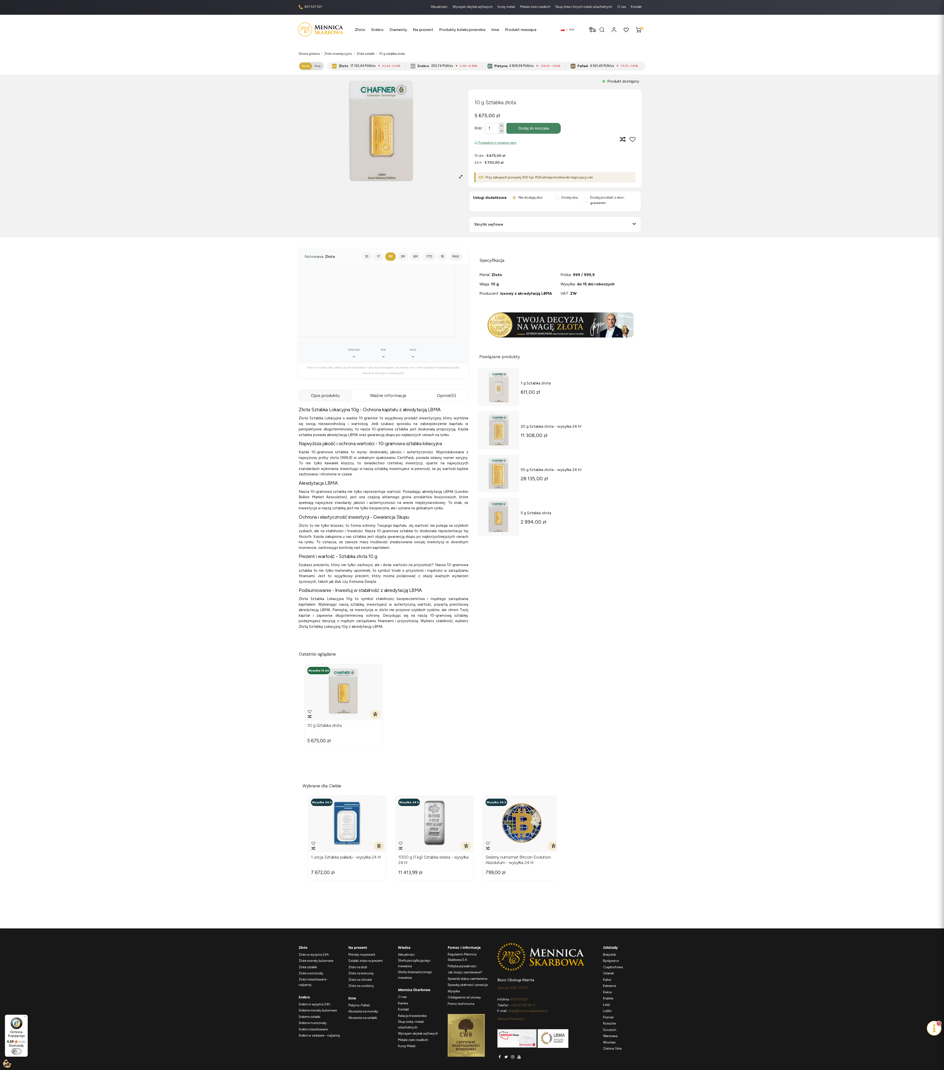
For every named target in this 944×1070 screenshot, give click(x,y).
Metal (484, 274)
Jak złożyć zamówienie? (465, 972)
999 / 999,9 (584, 274)
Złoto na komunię (360, 973)
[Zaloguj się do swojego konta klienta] (614, 29)
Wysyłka (567, 284)
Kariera (403, 1003)
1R (442, 256)
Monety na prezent (361, 954)
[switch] (16, 1051)
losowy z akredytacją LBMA (526, 293)
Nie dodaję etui (530, 197)
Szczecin (609, 1030)
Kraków (608, 998)
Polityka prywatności (462, 966)
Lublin (607, 1011)
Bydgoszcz (611, 961)
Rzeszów (609, 1023)
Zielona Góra (612, 1048)
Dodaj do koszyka (533, 128)
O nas (622, 7)
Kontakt (636, 7)
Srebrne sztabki (309, 1017)
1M (390, 256)
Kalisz (607, 980)
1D (367, 256)
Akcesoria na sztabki (362, 1018)
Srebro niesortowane (313, 1029)
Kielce (607, 992)
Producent (488, 293)
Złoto (496, 274)
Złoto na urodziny (361, 986)
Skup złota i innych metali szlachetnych (584, 7)
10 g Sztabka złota (324, 725)
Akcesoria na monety (363, 1011)
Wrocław (609, 1042)
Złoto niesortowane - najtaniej (313, 982)
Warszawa (610, 1036)
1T (378, 256)
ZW (573, 293)
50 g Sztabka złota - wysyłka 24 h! (551, 469)
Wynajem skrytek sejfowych (473, 7)
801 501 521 (313, 7)
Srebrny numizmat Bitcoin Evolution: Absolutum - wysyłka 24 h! (518, 860)
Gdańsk (608, 973)
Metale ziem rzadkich (535, 7)
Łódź (606, 1005)
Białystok (609, 954)
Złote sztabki (308, 967)
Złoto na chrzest (360, 980)
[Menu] (25, 1018)
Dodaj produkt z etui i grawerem (607, 200)
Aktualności (439, 7)
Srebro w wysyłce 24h (314, 1004)
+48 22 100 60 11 (522, 1005)
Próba (565, 274)
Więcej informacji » (511, 1019)
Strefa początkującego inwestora (414, 963)
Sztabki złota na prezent (365, 961)
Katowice (609, 986)
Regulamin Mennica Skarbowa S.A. (462, 957)
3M (403, 256)
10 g (495, 284)
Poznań (608, 1017)
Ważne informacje (388, 395)
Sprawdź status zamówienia (467, 979)
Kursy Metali (406, 1046)
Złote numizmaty (311, 973)
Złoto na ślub (357, 967)
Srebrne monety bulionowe (318, 1010)
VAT (564, 293)
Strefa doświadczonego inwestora (415, 975)
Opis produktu (325, 395)
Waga (484, 284)
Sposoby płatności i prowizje (468, 985)
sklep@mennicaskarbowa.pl (527, 1011)
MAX (455, 256)
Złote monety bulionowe (316, 961)
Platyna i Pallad (359, 1005)
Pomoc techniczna (461, 1004)
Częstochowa (613, 967)
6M (415, 256)
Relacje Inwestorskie (412, 1016)
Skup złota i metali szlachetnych (411, 1024)
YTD (429, 256)
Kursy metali (507, 7)
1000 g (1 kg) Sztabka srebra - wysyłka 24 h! (433, 860)
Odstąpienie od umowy (464, 997)
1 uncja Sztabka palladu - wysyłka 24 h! (346, 857)
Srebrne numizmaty (313, 1023)
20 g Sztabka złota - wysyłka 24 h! (551, 426)
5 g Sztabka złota (536, 513)
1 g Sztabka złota (536, 383)
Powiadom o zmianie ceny (497, 143)
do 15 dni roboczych (596, 284)
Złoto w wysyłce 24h (314, 954)
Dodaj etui (569, 197)
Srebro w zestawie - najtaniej (319, 1035)
